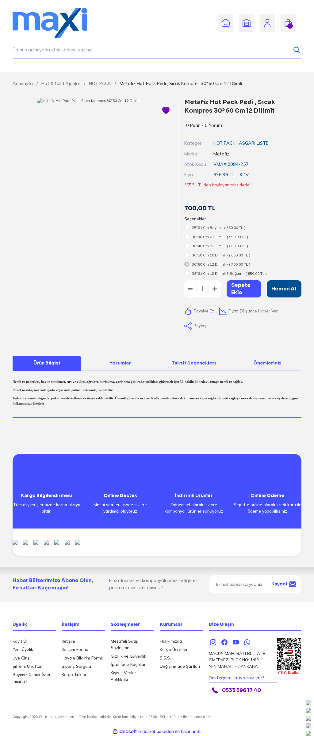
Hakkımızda (171, 641)
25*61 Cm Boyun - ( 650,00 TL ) (218, 227)
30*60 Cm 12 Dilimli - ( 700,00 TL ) (221, 264)
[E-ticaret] (156, 731)
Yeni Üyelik (23, 649)
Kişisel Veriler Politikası (123, 676)
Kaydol (279, 584)
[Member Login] (267, 23)
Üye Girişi (22, 658)
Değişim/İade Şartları (180, 666)
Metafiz (221, 154)
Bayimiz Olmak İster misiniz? (32, 677)
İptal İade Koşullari (129, 664)
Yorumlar (120, 363)
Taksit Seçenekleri (194, 363)
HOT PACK (225, 143)
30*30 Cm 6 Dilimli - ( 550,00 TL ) (220, 236)
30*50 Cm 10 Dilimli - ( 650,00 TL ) (221, 255)
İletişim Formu (75, 649)
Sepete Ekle (241, 289)
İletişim (68, 641)
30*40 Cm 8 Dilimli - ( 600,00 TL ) (220, 246)
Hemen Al (284, 289)
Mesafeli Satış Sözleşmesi (124, 644)
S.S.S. (165, 658)
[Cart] (288, 23)
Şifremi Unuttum (28, 666)
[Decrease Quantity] (190, 289)
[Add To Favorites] (166, 110)
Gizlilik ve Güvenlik (128, 656)
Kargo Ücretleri (174, 649)
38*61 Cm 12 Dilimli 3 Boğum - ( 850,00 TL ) (229, 273)
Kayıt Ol (20, 641)
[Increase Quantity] (215, 288)
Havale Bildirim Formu (82, 658)
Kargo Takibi (74, 674)
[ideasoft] (125, 731)
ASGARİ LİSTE (253, 143)
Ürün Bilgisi (46, 363)
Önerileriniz (267, 363)
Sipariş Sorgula (76, 666)
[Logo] (55, 23)
